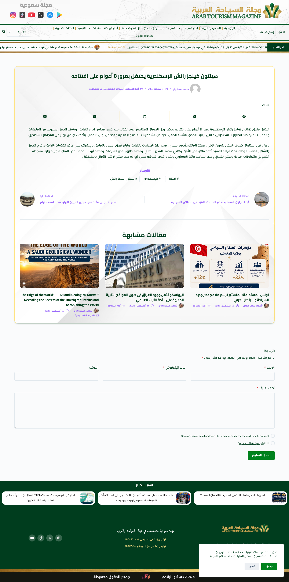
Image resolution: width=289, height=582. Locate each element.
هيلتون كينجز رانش (123, 179)
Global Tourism (144, 36)
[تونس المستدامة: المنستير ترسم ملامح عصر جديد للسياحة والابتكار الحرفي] (229, 266)
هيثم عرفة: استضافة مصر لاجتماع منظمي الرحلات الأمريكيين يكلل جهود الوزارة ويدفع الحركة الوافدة (59, 48)
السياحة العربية (116, 89)
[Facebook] (244, 116)
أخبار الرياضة (111, 28)
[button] (4, 31)
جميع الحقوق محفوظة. (111, 577)
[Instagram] (58, 538)
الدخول (281, 32)
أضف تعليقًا (265, 388)
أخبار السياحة (190, 28)
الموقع (93, 367)
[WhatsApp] (95, 116)
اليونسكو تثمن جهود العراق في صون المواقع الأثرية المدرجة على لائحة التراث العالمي (145, 297)
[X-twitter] (49, 538)
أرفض (252, 566)
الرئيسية (229, 28)
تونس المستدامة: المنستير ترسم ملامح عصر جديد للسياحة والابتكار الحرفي (232, 297)
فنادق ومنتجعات (98, 89)
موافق (269, 566)
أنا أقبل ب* (253, 443)
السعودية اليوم (211, 28)
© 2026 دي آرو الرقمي (178, 577)
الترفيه (81, 28)
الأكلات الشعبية (64, 28)
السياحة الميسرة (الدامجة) (159, 28)
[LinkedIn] (144, 116)
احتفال (173, 179)
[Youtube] (32, 538)
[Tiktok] (40, 538)
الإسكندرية (152, 179)
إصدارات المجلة (267, 32)
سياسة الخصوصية (249, 443)
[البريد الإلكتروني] (45, 116)
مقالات (96, 28)
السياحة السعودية (85, 316)
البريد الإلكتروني (174, 367)
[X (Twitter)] (194, 116)
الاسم (269, 367)
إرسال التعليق (261, 455)
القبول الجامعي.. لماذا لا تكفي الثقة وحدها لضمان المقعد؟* (232, 494)
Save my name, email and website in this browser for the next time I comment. (225, 436)
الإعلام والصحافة (130, 28)
